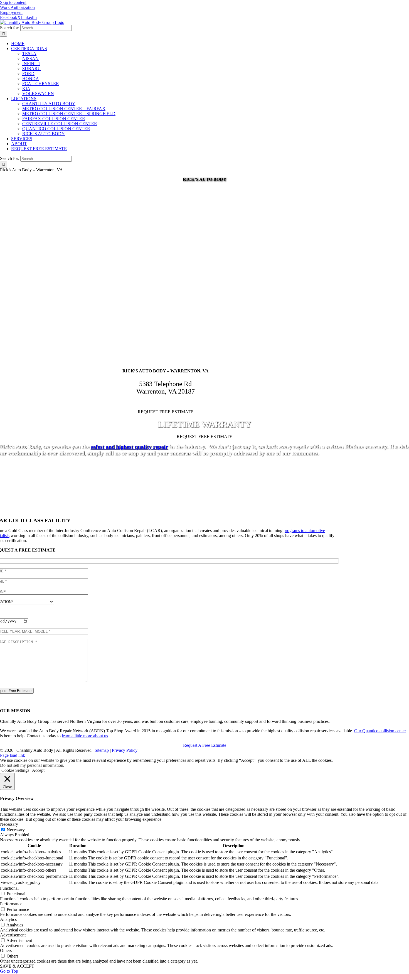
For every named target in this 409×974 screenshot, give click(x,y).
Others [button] (6, 950)
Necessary (16, 829)
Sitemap (102, 750)
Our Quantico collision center (380, 730)
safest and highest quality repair (129, 447)
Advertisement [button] (13, 935)
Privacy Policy (124, 750)
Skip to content (13, 2)
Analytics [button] (8, 919)
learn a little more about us (85, 735)
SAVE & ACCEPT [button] (17, 966)
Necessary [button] (9, 824)
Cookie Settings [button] (15, 770)
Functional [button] (9, 888)
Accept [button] (38, 770)
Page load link (12, 755)
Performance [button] (11, 903)
